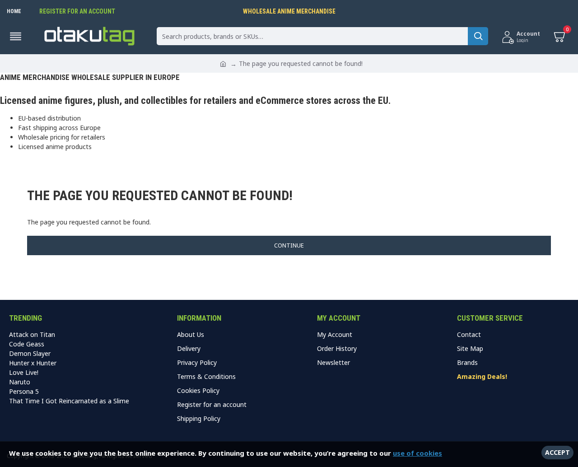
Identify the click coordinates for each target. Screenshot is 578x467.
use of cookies (417, 453)
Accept (557, 452)
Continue (289, 245)
